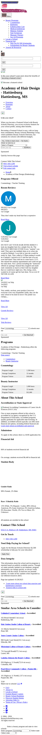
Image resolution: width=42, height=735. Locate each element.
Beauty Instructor (12, 361)
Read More (5, 219)
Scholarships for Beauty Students (22, 45)
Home (8, 172)
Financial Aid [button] (11, 41)
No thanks (24, 141)
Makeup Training (16, 31)
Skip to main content (9, 2)
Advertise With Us (12, 700)
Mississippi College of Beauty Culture (16, 647)
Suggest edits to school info (16, 588)
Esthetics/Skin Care (17, 27)
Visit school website (10, 166)
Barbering (14, 25)
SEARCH (27, 147)
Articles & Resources (13, 47)
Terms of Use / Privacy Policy (17, 702)
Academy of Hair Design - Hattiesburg (20, 90)
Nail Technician (16, 33)
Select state (35, 731)
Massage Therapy (16, 35)
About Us (9, 690)
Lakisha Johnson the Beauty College (15, 658)
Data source (5, 355)
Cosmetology (15, 22)
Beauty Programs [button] (12, 20)
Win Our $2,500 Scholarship (20, 43)
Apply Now (5, 554)
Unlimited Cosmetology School (13, 613)
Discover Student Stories (15, 698)
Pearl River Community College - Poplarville (19, 669)
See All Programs (16, 37)
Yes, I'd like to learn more (10, 141)
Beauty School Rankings (15, 696)
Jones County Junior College (12, 636)
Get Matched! (28, 335)
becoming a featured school (11, 78)
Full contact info (9, 168)
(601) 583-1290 (9, 164)
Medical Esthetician (17, 29)
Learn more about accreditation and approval (17, 426)
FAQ (7, 688)
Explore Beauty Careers (14, 694)
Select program (6, 731)
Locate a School (12, 39)
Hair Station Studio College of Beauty (16, 624)
